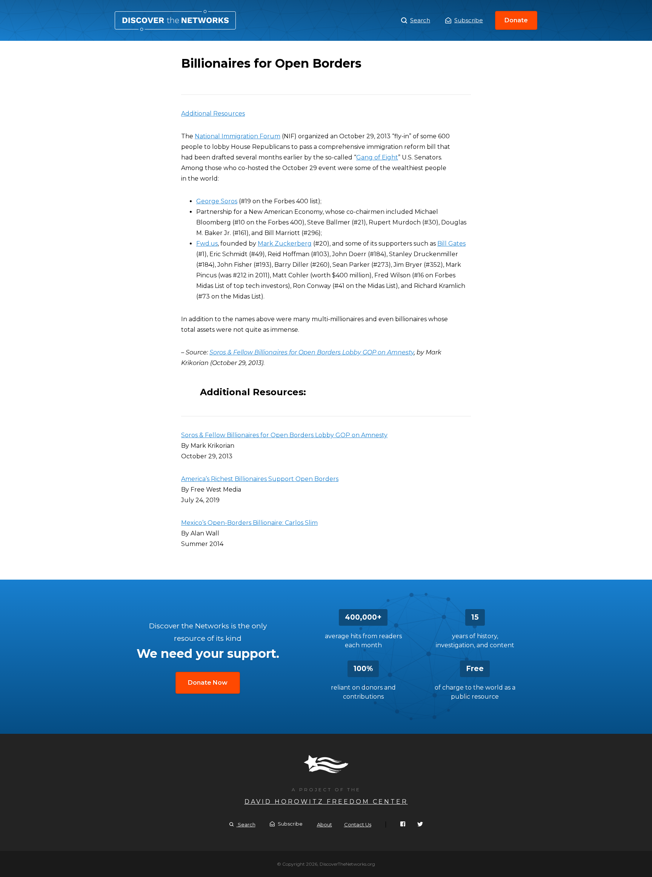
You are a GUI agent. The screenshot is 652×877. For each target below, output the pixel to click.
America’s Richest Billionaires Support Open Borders (259, 479)
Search (420, 20)
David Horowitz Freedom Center (326, 801)
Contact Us (357, 824)
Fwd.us (207, 243)
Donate (516, 20)
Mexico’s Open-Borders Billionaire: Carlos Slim (249, 522)
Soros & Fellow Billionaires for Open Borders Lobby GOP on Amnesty (311, 352)
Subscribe (468, 20)
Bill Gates (451, 243)
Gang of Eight (377, 157)
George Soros (216, 201)
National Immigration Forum (237, 136)
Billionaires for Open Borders (175, 20)
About (324, 824)
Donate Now (208, 682)
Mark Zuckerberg (285, 243)
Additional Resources (213, 113)
